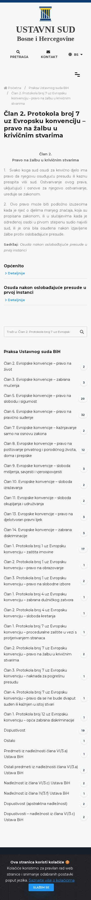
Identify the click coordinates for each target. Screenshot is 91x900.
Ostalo (9, 740)
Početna (14, 88)
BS (76, 54)
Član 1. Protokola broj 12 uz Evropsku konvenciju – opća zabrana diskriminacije (39, 717)
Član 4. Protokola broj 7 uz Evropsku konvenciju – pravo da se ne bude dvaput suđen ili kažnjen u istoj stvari (40, 698)
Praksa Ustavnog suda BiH (49, 88)
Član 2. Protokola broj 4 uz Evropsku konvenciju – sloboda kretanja (35, 613)
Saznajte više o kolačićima (52, 880)
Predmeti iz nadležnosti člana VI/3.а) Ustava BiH (35, 754)
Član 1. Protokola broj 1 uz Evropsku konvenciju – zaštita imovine (35, 549)
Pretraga (19, 57)
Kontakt (49, 57)
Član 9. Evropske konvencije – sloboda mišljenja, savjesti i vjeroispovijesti (37, 468)
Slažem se (41, 887)
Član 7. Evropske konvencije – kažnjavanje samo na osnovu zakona (40, 430)
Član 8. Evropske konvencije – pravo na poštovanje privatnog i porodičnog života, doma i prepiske (40, 449)
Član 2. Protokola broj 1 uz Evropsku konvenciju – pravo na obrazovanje (35, 565)
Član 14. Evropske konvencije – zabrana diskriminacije (38, 533)
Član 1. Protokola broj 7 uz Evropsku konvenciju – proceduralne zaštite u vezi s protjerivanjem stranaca (40, 632)
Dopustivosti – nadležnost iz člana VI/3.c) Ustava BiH (39, 816)
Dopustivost (14, 730)
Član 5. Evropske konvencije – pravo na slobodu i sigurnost (37, 398)
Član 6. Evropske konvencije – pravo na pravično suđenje (37, 414)
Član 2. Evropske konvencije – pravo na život (37, 366)
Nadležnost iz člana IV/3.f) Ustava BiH (36, 793)
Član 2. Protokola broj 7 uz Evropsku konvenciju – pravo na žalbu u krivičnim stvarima (38, 654)
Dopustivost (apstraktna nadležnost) (35, 803)
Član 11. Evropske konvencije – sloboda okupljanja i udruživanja (37, 501)
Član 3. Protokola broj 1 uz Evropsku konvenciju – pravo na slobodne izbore (37, 581)
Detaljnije (16, 273)
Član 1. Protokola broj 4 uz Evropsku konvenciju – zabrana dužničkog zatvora (38, 597)
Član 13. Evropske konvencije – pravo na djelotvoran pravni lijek (38, 517)
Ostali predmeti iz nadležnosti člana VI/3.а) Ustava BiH (41, 770)
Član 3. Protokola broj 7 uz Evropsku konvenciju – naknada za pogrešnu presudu (35, 676)
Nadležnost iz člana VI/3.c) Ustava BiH (37, 783)
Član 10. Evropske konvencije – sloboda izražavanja (38, 484)
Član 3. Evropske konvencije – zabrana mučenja (37, 382)
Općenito (14, 266)
